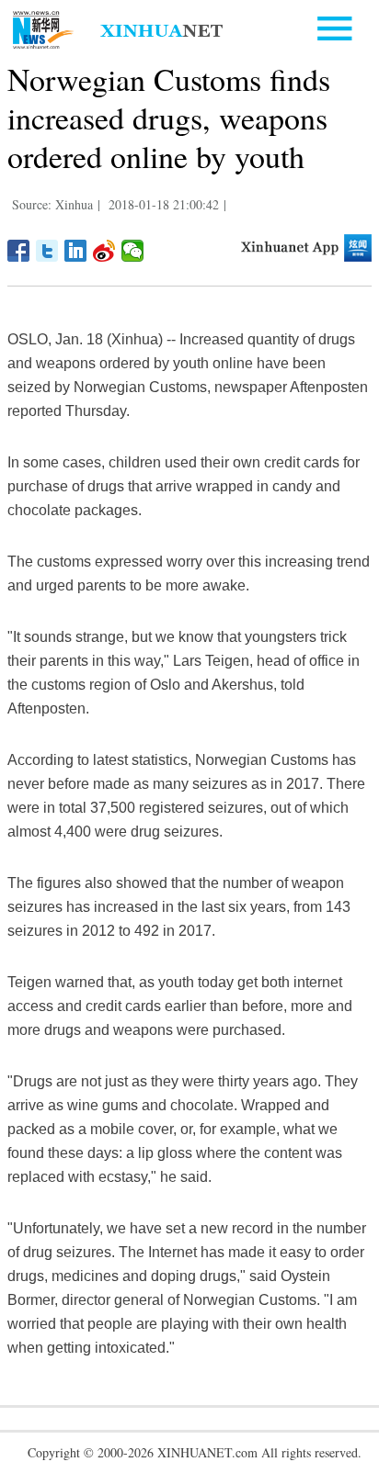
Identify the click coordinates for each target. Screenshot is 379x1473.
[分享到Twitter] (47, 251)
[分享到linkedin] (75, 251)
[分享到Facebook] (18, 251)
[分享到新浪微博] (104, 251)
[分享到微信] (132, 251)
